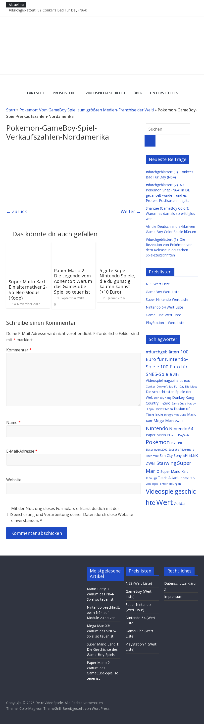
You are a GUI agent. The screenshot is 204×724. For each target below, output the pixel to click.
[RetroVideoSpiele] (102, 19)
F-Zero (164, 403)
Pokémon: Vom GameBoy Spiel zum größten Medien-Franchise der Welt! (86, 110)
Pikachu (172, 435)
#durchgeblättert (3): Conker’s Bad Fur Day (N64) (48, 10)
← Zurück (16, 211)
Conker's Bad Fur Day (170, 386)
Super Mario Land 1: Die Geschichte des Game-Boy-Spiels (103, 649)
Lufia (183, 414)
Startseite (34, 92)
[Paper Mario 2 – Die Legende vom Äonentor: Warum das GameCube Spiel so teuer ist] (73, 245)
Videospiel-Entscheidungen (163, 483)
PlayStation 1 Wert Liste (165, 322)
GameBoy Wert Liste (162, 291)
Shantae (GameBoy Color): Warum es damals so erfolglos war (170, 213)
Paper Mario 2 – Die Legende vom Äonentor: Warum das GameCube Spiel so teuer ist (73, 281)
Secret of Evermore (181, 449)
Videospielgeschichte (106, 92)
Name (13, 422)
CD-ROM (185, 381)
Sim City (166, 455)
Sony (178, 455)
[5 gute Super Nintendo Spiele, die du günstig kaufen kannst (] (119, 245)
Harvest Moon (164, 409)
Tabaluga (151, 478)
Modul (179, 421)
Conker (150, 386)
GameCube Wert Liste (163, 315)
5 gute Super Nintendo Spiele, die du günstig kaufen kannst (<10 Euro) (117, 281)
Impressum (173, 596)
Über (138, 92)
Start (10, 110)
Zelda (179, 503)
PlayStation (185, 435)
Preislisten (63, 92)
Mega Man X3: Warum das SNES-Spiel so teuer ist (101, 631)
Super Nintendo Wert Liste (167, 299)
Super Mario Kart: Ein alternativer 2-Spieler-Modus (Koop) (28, 290)
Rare (174, 443)
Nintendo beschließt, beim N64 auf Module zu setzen (103, 612)
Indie (159, 414)
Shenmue (152, 456)
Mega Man (163, 420)
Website (13, 480)
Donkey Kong (162, 398)
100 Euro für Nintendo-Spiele (167, 359)
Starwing (166, 463)
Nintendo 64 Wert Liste (164, 307)
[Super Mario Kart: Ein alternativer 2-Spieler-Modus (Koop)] (28, 245)
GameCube (178, 403)
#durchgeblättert (162, 352)
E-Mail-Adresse (22, 451)
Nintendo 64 (181, 428)
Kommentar (19, 350)
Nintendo (157, 428)
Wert (164, 502)
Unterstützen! (164, 92)
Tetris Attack (168, 477)
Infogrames (171, 414)
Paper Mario (156, 434)
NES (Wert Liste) (139, 583)
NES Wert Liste (158, 284)
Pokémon (158, 442)
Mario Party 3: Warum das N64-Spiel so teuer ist (100, 594)
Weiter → (131, 211)
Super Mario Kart (174, 471)
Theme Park (187, 478)
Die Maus (191, 386)
